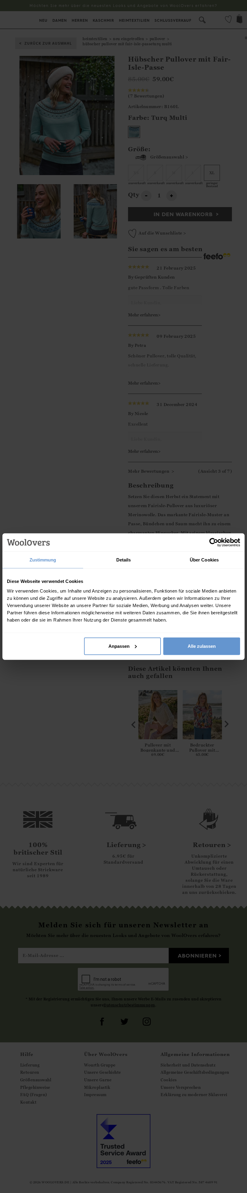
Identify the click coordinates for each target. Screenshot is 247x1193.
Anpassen (119, 645)
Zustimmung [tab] (43, 559)
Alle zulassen (202, 645)
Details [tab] (123, 559)
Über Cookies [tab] (204, 559)
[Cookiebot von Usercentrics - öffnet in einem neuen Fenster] (213, 542)
